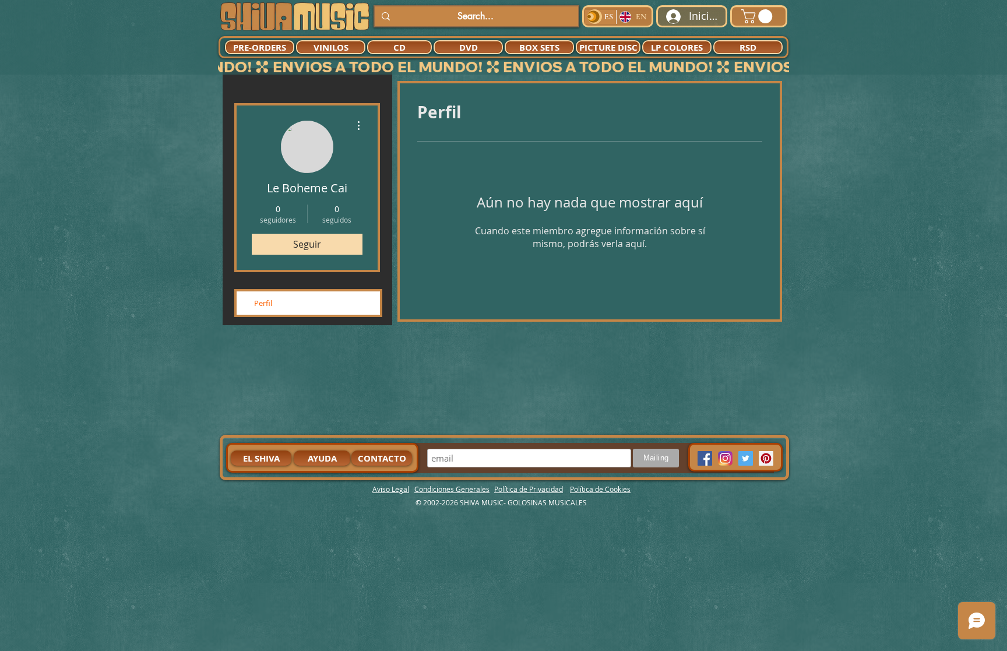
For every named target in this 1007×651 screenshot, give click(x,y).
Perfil (263, 303)
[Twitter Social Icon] (745, 458)
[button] (758, 16)
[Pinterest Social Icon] (766, 458)
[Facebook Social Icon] (705, 458)
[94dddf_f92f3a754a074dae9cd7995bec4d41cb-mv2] (725, 458)
